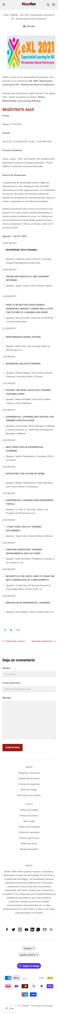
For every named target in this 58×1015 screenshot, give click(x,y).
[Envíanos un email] (45, 930)
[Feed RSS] (51, 930)
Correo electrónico (18, 630)
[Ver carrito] (53, 4)
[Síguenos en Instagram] (20, 930)
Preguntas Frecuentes (29, 773)
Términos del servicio (29, 838)
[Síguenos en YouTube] (26, 930)
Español (28, 948)
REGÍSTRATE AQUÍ (18, 110)
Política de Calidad (29, 810)
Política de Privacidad (29, 827)
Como (4, 630)
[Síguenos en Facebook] (7, 930)
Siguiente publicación (42, 641)
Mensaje (6, 697)
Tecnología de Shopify (42, 1005)
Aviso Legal (29, 821)
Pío (11, 630)
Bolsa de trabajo (29, 789)
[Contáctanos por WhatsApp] (38, 930)
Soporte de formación (29, 778)
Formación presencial (29, 784)
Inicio (6, 15)
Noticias (14, 15)
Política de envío (29, 843)
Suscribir (30, 26)
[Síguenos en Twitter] (13, 930)
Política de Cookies (29, 815)
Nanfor (26, 1005)
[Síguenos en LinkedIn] (32, 930)
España (28, 955)
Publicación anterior (15, 641)
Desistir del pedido (29, 849)
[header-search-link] (48, 4)
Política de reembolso (29, 832)
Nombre (6, 668)
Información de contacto (29, 795)
